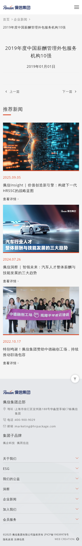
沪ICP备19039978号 (56, 534)
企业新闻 (20, 19)
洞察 (6, 489)
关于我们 (10, 458)
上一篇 (15, 91)
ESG (6, 468)
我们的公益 (11, 479)
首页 (6, 19)
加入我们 (10, 509)
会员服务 (10, 519)
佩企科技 (9, 443)
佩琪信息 (23, 443)
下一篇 (67, 91)
